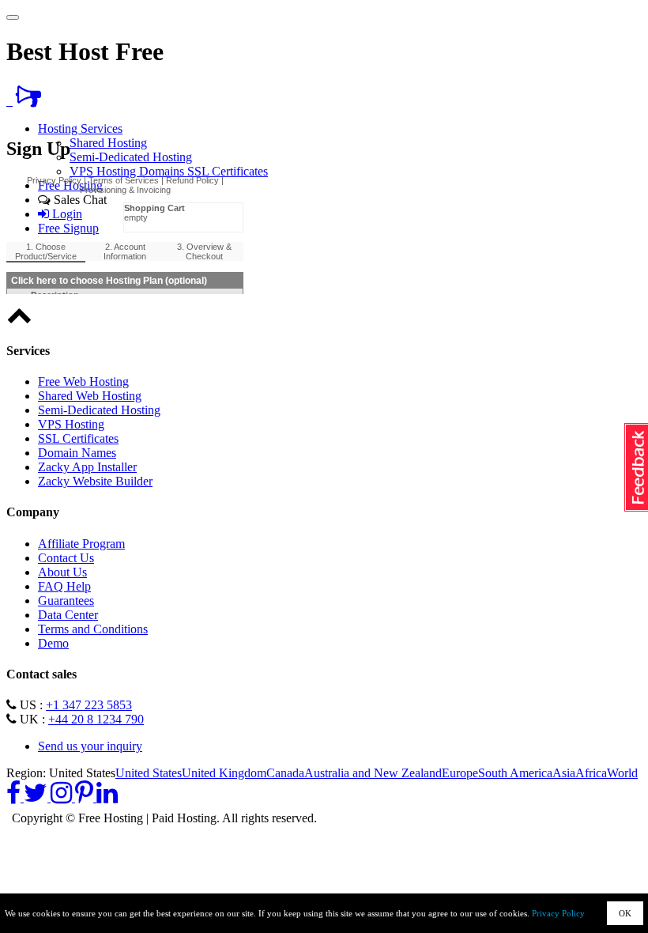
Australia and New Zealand (373, 773)
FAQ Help (64, 586)
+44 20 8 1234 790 (96, 719)
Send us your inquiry (90, 746)
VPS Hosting (104, 171)
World (622, 773)
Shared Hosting (108, 142)
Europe (460, 773)
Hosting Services (80, 128)
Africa (591, 773)
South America (515, 773)
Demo (53, 643)
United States (148, 773)
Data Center (68, 614)
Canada (285, 773)
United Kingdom (224, 773)
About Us (62, 572)
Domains (163, 171)
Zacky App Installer (87, 467)
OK (625, 913)
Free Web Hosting (83, 381)
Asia (563, 773)
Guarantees (66, 600)
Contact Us (66, 558)
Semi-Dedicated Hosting (131, 157)
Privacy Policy (558, 913)
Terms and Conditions (93, 629)
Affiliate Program (81, 543)
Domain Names (77, 452)
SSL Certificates (227, 171)
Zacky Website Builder (95, 481)
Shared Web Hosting (89, 395)
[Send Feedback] (28, 101)
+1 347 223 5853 (89, 705)
